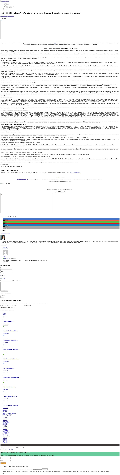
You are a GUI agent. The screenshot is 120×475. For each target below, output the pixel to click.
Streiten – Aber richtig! (10, 6)
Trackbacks (5, 248)
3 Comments (5, 389)
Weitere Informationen (37, 469)
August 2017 (5, 424)
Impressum (44, 446)
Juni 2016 (5, 439)
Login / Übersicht (9, 7)
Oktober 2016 (5, 434)
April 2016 (5, 441)
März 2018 (5, 420)
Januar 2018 (5, 421)
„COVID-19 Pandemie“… (8, 368)
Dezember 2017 (6, 422)
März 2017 (5, 429)
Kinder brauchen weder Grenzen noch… (11, 377)
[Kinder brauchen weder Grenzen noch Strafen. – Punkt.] (5, 375)
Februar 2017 (5, 430)
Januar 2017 (5, 431)
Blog (4, 8)
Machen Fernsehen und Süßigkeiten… (11, 349)
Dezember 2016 (6, 432)
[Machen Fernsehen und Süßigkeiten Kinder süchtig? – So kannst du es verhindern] (5, 347)
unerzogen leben (6, 415)
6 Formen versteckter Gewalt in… (10, 396)
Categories (5, 410)
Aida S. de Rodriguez (4, 16)
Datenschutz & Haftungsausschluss (48, 447)
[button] (5, 219)
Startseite (5, 3)
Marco (4, 256)
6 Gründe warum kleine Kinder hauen (11, 358)
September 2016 (6, 435)
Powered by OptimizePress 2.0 (6, 449)
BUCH (59, 176)
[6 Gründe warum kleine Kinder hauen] (5, 356)
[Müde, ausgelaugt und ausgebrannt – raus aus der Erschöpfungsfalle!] (5, 403)
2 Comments (5, 408)
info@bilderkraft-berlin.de (75, 172)
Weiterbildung (6, 4)
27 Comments (5, 342)
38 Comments (5, 323)
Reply (7, 258)
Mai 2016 (5, 440)
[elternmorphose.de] (4, 1)
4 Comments (5, 398)
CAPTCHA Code (15, 280)
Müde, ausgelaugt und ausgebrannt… (11, 405)
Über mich (5, 9)
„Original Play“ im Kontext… (9, 386)
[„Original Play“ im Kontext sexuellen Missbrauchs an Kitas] (5, 384)
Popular (4, 313)
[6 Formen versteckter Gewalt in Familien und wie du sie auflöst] (5, 394)
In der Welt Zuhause (7, 414)
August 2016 (5, 436)
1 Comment (11, 16)
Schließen (2, 473)
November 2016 (6, 433)
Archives (5, 411)
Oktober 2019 (5, 418)
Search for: (2, 295)
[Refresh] (2, 278)
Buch (55, 43)
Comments (5, 247)
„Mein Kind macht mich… (8, 321)
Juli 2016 (5, 438)
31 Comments (5, 333)
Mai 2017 (5, 426)
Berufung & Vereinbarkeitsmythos (9, 413)
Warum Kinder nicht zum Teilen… (10, 330)
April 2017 (5, 427)
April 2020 (5, 417)
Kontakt (43, 448)
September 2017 (6, 423)
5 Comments (5, 380)
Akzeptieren (45, 469)
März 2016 (5, 442)
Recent (4, 314)
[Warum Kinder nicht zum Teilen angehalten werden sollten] (5, 328)
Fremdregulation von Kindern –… (10, 340)
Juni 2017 (5, 425)
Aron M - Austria (6, 216)
